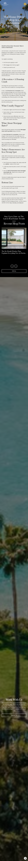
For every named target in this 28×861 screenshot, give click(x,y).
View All (14, 271)
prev (12, 266)
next (15, 266)
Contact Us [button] (14, 715)
